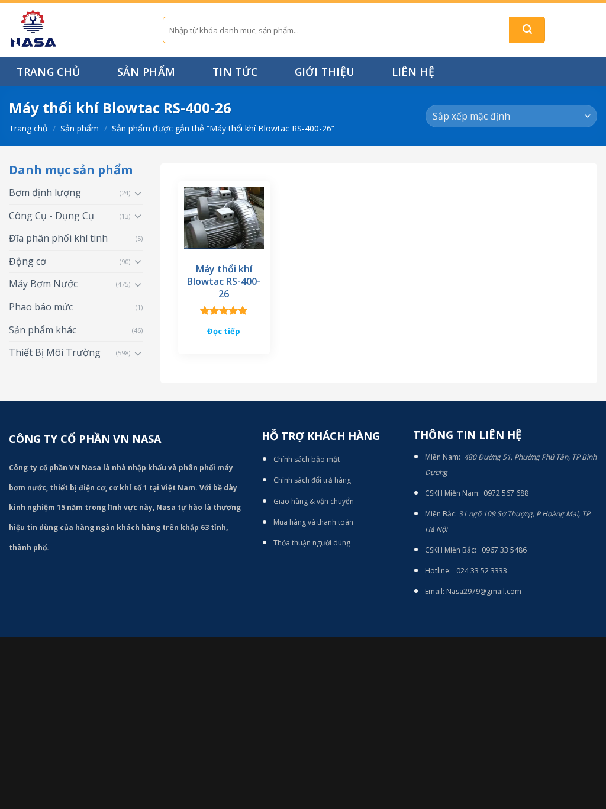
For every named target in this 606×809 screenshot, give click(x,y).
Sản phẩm (146, 72)
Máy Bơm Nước (43, 283)
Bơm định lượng (45, 192)
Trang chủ (48, 72)
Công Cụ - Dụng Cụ (51, 215)
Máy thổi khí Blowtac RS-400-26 (223, 281)
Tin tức (234, 72)
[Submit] (527, 30)
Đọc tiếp (223, 331)
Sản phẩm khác (42, 329)
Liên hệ (413, 72)
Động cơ (27, 261)
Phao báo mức (41, 306)
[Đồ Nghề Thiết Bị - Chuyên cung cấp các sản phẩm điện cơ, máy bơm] (77, 30)
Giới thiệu (325, 72)
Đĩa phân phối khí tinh (58, 238)
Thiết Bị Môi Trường (55, 352)
